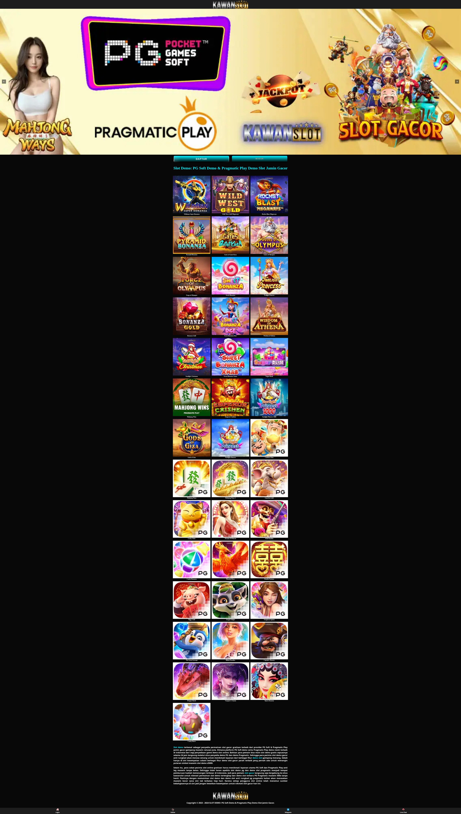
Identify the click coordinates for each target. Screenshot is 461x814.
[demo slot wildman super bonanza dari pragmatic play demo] (191, 194)
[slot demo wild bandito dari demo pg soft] (269, 519)
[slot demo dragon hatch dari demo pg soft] (191, 681)
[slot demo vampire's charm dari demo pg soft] (230, 681)
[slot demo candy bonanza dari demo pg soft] (191, 559)
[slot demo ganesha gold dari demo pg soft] (269, 478)
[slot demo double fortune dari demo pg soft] (269, 559)
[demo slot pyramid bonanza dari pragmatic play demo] (191, 235)
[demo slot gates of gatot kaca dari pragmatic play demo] (230, 235)
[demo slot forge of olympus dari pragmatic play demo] (191, 275)
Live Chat (403, 812)
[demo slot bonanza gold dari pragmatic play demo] (191, 316)
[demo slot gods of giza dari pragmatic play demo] (191, 438)
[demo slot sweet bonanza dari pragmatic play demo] (230, 275)
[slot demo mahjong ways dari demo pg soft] (191, 478)
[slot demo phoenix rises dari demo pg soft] (230, 559)
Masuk (259, 159)
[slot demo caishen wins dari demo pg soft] (269, 438)
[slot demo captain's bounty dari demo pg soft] (269, 640)
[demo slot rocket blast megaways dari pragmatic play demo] (269, 194)
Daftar (201, 159)
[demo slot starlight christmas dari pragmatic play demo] (191, 357)
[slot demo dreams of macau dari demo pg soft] (230, 519)
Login (58, 812)
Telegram (288, 812)
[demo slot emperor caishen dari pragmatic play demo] (230, 397)
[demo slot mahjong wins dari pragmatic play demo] (191, 397)
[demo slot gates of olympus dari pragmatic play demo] (269, 235)
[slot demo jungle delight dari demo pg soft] (230, 600)
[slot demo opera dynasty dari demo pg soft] (269, 681)
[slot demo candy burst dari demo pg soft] (191, 721)
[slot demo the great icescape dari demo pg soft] (191, 640)
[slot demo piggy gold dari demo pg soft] (191, 600)
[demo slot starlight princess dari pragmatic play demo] (230, 438)
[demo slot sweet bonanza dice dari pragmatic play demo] (230, 316)
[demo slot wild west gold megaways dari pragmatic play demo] (230, 194)
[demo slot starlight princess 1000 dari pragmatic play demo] (269, 397)
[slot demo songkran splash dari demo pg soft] (269, 600)
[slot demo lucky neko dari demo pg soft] (191, 519)
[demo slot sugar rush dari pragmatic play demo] (269, 357)
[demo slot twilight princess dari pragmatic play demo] (269, 275)
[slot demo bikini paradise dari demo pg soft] (230, 640)
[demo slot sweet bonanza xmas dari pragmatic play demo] (230, 357)
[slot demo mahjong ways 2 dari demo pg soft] (230, 478)
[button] (4, 82)
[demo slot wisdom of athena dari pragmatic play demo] (269, 316)
